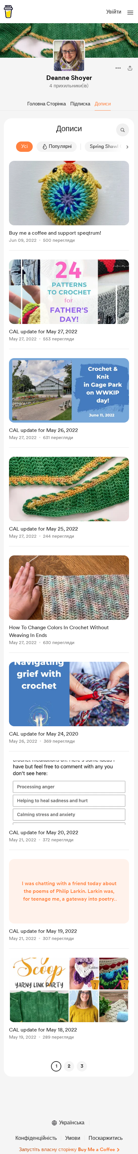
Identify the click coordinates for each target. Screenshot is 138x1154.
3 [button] (82, 1066)
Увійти (113, 12)
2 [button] (69, 1066)
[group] (69, 205)
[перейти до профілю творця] (69, 56)
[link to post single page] (69, 203)
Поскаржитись (106, 1138)
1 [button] (56, 1066)
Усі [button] (24, 146)
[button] (130, 12)
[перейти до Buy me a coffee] (8, 11)
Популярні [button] (60, 146)
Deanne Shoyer (69, 78)
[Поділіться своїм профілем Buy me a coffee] (130, 68)
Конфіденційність (36, 1138)
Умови (72, 1138)
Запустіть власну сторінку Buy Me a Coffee (67, 1149)
